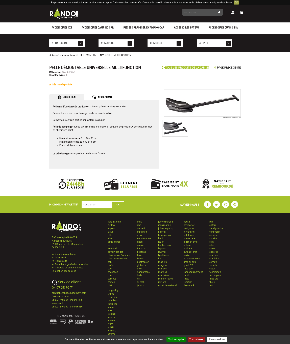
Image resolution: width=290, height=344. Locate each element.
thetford (213, 278)
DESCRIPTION (69, 97)
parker (187, 255)
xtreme (111, 334)
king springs (164, 235)
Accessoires (67, 55)
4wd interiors (115, 221)
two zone (113, 297)
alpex (110, 238)
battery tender (115, 252)
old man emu (191, 241)
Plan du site (61, 261)
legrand (162, 248)
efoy (139, 235)
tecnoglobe (215, 275)
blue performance (117, 258)
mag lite (162, 262)
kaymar (162, 231)
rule (211, 221)
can (110, 262)
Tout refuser (196, 339)
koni (160, 238)
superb (213, 265)
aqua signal (114, 241)
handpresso (143, 272)
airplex (111, 228)
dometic (141, 228)
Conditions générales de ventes (71, 264)
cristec (111, 282)
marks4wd (164, 275)
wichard (112, 330)
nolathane (189, 235)
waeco (111, 320)
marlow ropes (165, 278)
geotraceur (143, 262)
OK (236, 2)
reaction (188, 282)
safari (212, 225)
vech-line (112, 303)
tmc (211, 285)
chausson (113, 272)
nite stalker (189, 231)
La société (60, 257)
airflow (111, 225)
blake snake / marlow (119, 255)
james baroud (165, 221)
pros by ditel (190, 262)
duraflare (142, 231)
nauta (187, 221)
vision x (111, 313)
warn (110, 324)
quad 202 (189, 265)
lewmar (162, 252)
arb (109, 245)
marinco (162, 272)
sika (211, 241)
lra (159, 258)
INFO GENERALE (104, 97)
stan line (213, 255)
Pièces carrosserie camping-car (143, 27)
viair (110, 310)
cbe (110, 268)
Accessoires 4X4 (62, 27)
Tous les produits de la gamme (187, 67)
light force (163, 255)
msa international (167, 285)
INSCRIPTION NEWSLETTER (63, 204)
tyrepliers (113, 300)
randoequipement (193, 272)
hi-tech (140, 282)
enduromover (144, 238)
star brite (214, 258)
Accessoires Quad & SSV (223, 27)
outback (188, 248)
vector (111, 307)
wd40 (111, 327)
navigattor (189, 225)
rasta (186, 278)
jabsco (140, 285)
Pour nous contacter (66, 254)
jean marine (164, 225)
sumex (213, 262)
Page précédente (228, 67)
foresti (140, 258)
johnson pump (165, 228)
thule (212, 282)
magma (162, 265)
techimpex (215, 272)
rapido (187, 275)
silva (211, 245)
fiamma (141, 248)
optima (187, 245)
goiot (139, 268)
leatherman (164, 245)
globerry (141, 265)
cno (110, 275)
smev (212, 248)
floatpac (141, 252)
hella (139, 275)
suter (212, 268)
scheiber (214, 235)
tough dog (113, 290)
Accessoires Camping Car (98, 27)
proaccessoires (192, 258)
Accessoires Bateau (186, 27)
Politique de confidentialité (69, 267)
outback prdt (190, 252)
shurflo (213, 238)
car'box (111, 265)
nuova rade (190, 238)
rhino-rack (189, 285)
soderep (213, 252)
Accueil (55, 55)
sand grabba (216, 228)
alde (110, 235)
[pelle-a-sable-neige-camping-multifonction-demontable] (202, 103)
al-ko (110, 231)
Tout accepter (176, 339)
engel (140, 241)
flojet (139, 255)
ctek (110, 285)
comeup (112, 278)
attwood (112, 248)
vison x (111, 317)
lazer (161, 241)
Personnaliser (217, 339)
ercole (140, 245)
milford (162, 282)
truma (111, 293)
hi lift (139, 278)
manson (162, 268)
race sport (189, 268)
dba (139, 225)
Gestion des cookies (65, 271)
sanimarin (214, 231)
